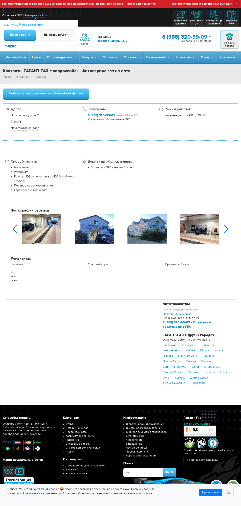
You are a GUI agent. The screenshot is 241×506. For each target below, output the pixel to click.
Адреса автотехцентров (141, 455)
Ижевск (168, 356)
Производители (60, 57)
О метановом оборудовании (144, 428)
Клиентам (184, 57)
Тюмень (179, 378)
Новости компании (137, 451)
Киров (219, 350)
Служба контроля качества (83, 447)
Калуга (205, 350)
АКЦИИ (70, 451)
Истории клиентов (77, 428)
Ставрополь (212, 367)
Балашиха (169, 345)
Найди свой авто (76, 431)
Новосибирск (172, 361)
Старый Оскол (172, 372)
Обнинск (209, 356)
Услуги (88, 57)
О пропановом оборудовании (145, 424)
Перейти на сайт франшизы (202, 460)
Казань (190, 350)
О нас (206, 57)
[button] (15, 229)
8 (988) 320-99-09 (184, 37)
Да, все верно (20, 35)
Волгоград (188, 345)
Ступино (193, 372)
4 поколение (134, 439)
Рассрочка (72, 439)
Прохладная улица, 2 (112, 41)
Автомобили (16, 57)
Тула (166, 378)
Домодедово (199, 378)
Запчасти (110, 57)
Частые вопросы (136, 447)
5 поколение (134, 443)
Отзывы (131, 57)
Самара (206, 361)
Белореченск (172, 350)
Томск (223, 372)
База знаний (156, 57)
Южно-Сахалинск (174, 383)
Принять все (210, 492)
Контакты (227, 57)
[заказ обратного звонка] (229, 39)
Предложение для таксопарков (85, 465)
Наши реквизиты (76, 473)
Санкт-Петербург (175, 367)
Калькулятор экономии (80, 435)
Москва (191, 361)
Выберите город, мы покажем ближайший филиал (46, 93)
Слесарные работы (78, 443)
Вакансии (72, 469)
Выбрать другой (56, 35)
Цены (36, 57)
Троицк (209, 372)
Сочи (195, 367)
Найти (169, 472)
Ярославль (199, 383)
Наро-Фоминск (188, 356)
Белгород (207, 345)
